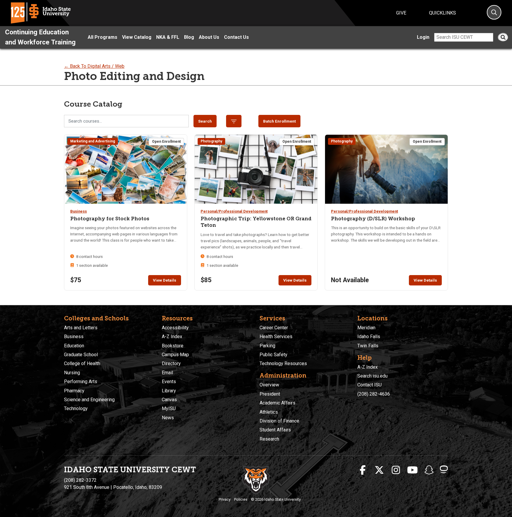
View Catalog (136, 37)
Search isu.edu (372, 376)
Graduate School (81, 354)
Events (169, 381)
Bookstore (172, 346)
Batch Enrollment (279, 121)
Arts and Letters (80, 327)
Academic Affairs (277, 403)
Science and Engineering (89, 399)
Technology (76, 408)
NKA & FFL (167, 37)
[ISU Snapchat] (429, 470)
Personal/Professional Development (234, 211)
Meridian (366, 327)
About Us (209, 37)
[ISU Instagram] (396, 470)
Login (423, 37)
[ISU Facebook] (363, 470)
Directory (171, 363)
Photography (211, 141)
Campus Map (175, 354)
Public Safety (273, 354)
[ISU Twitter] (379, 470)
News (168, 417)
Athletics (269, 412)
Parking (267, 346)
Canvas (169, 399)
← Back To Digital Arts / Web (94, 66)
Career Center (274, 327)
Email (167, 372)
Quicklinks (442, 13)
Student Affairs (275, 430)
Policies (240, 499)
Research (269, 439)
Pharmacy (74, 391)
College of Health (82, 363)
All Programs (102, 37)
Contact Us (236, 37)
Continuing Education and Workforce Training (40, 37)
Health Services (276, 336)
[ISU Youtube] (412, 470)
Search (205, 121)
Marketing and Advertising (92, 141)
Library (169, 391)
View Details (164, 280)
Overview (269, 385)
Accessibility (175, 327)
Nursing (72, 372)
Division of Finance (279, 421)
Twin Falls (367, 346)
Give (401, 13)
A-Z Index (172, 336)
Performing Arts (80, 381)
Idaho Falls (368, 336)
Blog (189, 37)
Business (78, 211)
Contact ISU (369, 385)
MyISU (169, 408)
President (270, 394)
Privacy (225, 499)
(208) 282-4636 (373, 394)
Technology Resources (283, 363)
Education (74, 346)
